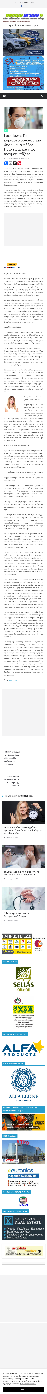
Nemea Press (25, 158)
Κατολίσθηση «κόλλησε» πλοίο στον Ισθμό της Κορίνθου (11, 781)
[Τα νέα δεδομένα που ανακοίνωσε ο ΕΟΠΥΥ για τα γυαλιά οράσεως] (23, 847)
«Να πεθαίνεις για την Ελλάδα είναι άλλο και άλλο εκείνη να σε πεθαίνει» (12, 758)
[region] (23, 1381)
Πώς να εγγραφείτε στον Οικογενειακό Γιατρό (16, 915)
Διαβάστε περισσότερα (28, 1384)
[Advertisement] (23, 229)
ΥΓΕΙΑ (6, 130)
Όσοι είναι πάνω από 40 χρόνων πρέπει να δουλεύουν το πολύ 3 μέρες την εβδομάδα (23, 830)
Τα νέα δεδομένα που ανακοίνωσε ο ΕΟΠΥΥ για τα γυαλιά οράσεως (22, 873)
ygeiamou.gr (12, 680)
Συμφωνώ (23, 1390)
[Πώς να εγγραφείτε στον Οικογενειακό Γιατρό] (23, 888)
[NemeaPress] (4, 96)
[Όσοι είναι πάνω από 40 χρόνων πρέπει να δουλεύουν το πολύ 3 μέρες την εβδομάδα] (23, 802)
